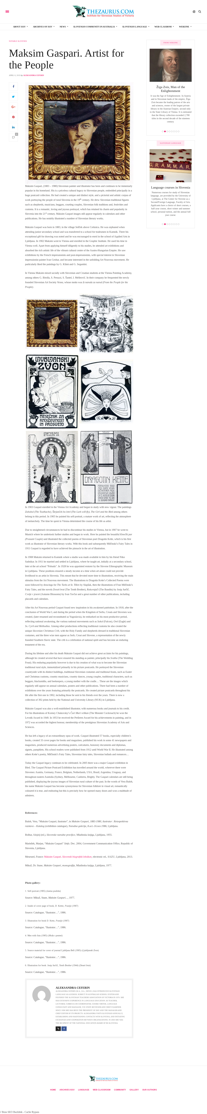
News (63, 26)
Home (53, 1090)
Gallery (134, 1090)
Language (83, 1090)
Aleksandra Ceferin (33, 75)
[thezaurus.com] (103, 12)
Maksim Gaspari (52, 856)
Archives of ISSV (42, 26)
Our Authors (149, 1090)
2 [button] (165, 131)
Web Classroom (101, 1090)
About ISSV (19, 26)
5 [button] (172, 131)
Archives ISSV (67, 1090)
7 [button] (176, 131)
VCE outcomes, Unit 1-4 (170, 187)
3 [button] (167, 131)
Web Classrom (163, 26)
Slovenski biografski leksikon (77, 856)
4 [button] (169, 131)
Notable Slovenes (18, 41)
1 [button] (162, 131)
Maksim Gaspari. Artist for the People (66, 59)
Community (120, 1090)
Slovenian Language (134, 26)
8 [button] (178, 131)
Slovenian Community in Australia (94, 26)
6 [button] (174, 131)
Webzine (184, 26)
